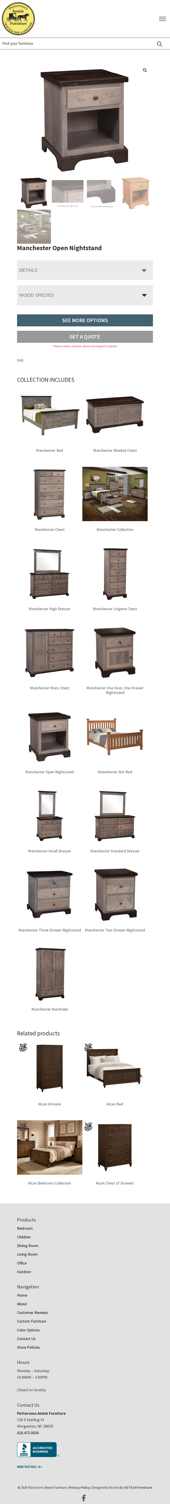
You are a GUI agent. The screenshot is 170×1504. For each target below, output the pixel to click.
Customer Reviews (32, 1312)
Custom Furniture (31, 1321)
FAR (20, 360)
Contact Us (26, 1338)
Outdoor (24, 1271)
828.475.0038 (28, 1432)
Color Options (28, 1330)
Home (22, 1295)
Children (24, 1236)
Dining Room (28, 1245)
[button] (145, 70)
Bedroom (25, 1228)
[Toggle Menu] (162, 19)
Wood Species (36, 295)
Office (22, 1263)
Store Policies (28, 1347)
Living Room (27, 1254)
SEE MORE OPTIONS (85, 320)
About (22, 1303)
